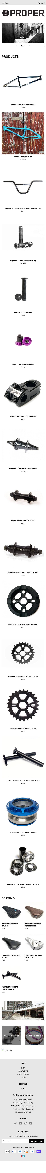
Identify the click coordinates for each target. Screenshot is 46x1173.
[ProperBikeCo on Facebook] (20, 1124)
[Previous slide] (16, 45)
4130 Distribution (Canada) (23, 1100)
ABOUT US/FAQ (23, 1071)
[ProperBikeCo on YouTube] (30, 1124)
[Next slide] (29, 45)
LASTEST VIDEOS (23, 1074)
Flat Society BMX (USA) (23, 1112)
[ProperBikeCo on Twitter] (15, 1124)
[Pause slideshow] (43, 45)
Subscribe (36, 1141)
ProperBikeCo (29, 1147)
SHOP (23, 1068)
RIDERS (23, 1077)
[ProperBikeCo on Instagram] (25, 1124)
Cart (42, 3)
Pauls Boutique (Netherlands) (23, 1103)
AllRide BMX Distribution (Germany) (23, 1106)
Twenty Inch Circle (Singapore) (23, 1109)
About (23, 1088)
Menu (6, 3)
